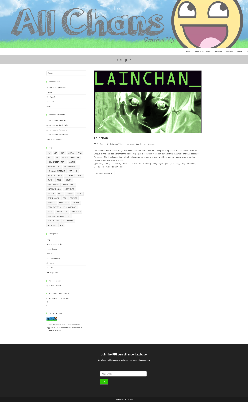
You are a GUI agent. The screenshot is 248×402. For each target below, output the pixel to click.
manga (51, 193)
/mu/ (80, 153)
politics (73, 198)
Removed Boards (53, 258)
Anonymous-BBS (71, 166)
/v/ (57, 157)
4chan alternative (70, 157)
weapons (52, 225)
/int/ (62, 153)
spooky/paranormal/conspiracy (62, 207)
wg (61, 225)
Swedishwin (63, 125)
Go (104, 382)
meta (60, 193)
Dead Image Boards (54, 244)
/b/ (55, 153)
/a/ (49, 153)
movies (70, 193)
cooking (69, 175)
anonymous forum (56, 171)
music (79, 193)
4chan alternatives (56, 162)
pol (64, 198)
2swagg (49, 92)
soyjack (76, 203)
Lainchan (101, 138)
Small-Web (64, 203)
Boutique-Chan (55, 175)
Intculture (50, 101)
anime (72, 162)
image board (68, 184)
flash (50, 180)
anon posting (54, 166)
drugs (80, 175)
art (70, 171)
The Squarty (51, 97)
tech (50, 212)
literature (69, 189)
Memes (49, 253)
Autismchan (63, 130)
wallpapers (68, 221)
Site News (50, 263)
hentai (68, 180)
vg (69, 216)
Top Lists (50, 267)
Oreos (49, 106)
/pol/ (50, 157)
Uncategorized (52, 272)
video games (53, 221)
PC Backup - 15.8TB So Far (59, 298)
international (54, 189)
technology (61, 212)
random (51, 203)
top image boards (56, 216)
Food (59, 180)
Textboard (76, 212)
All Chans (101, 144)
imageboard (53, 184)
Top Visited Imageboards (56, 87)
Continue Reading (105, 172)
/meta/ (71, 153)
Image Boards (136, 144)
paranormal (53, 198)
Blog (48, 239)
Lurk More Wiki (55, 286)
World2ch (62, 120)
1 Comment (152, 144)
